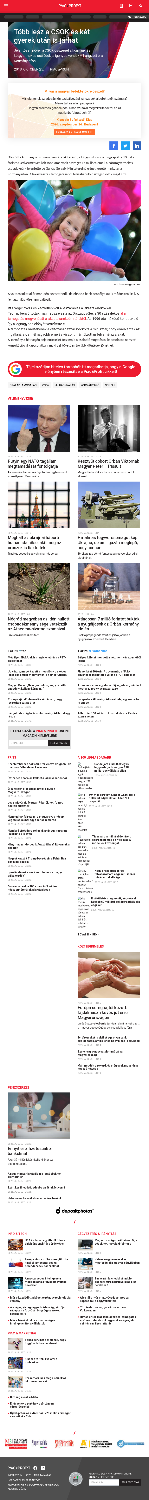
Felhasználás (65, 385)
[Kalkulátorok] (121, 6)
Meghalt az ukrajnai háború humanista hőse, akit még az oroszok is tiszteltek (34, 542)
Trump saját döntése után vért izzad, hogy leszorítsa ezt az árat (35, 701)
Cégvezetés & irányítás (97, 1234)
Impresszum (15, 1475)
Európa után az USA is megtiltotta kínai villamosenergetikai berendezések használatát (46, 1263)
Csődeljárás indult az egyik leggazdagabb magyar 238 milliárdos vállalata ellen (111, 767)
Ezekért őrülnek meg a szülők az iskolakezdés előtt (45, 1379)
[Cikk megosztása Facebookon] (113, 145)
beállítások (52, 1485)
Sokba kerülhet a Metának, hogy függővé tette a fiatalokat (45, 1341)
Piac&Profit (60, 69)
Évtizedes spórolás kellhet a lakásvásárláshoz (38, 778)
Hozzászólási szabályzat (24, 1480)
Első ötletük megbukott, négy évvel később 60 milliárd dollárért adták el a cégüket (115, 902)
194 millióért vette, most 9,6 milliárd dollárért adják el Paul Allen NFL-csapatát (112, 798)
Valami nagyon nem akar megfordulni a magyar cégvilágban (117, 1261)
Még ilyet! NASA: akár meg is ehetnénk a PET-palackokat (37, 659)
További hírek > (89, 934)
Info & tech (17, 1234)
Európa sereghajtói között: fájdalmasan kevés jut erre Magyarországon (103, 1012)
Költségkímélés (91, 946)
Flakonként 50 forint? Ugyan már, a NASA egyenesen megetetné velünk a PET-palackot (107, 673)
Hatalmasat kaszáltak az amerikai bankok (35, 1198)
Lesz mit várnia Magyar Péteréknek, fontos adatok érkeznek (35, 804)
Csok (45, 385)
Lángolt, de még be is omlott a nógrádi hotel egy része (39, 715)
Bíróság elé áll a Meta (24, 1397)
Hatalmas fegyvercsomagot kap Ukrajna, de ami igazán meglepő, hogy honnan (108, 542)
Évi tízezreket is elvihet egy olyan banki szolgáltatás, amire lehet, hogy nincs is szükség (109, 1039)
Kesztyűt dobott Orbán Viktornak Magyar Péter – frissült (108, 464)
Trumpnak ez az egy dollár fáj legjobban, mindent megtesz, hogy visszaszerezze (109, 687)
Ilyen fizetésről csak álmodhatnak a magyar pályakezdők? (36, 874)
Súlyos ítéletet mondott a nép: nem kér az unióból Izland (109, 659)
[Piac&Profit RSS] (43, 1468)
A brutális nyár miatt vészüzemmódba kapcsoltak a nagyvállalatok (104, 1299)
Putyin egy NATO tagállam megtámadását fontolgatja (33, 464)
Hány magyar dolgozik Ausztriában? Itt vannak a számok (39, 846)
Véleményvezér (20, 399)
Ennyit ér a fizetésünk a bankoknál (30, 1151)
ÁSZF (28, 1475)
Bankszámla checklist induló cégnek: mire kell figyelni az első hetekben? (115, 1282)
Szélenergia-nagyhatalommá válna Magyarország (100, 1053)
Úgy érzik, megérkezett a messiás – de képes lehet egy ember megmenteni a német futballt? (38, 673)
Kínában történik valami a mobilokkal (41, 1360)
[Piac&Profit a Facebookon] (35, 1468)
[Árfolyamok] (131, 6)
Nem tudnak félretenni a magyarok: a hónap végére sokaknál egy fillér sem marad (36, 818)
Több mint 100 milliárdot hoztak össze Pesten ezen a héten (107, 715)
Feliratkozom (58, 743)
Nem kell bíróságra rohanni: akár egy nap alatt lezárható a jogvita (37, 832)
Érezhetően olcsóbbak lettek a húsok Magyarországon (31, 790)
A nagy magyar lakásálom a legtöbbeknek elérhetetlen (34, 1175)
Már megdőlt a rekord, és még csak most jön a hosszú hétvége (108, 1067)
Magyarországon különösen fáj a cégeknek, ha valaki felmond (116, 1242)
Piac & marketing (22, 1333)
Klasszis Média (17, 1489)
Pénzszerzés (18, 1087)
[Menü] (6, 5)
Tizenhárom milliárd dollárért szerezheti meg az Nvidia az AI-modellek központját (112, 840)
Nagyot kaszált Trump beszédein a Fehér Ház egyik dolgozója (37, 860)
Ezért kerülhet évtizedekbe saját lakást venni (37, 1187)
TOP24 (17, 651)
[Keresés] (140, 5)
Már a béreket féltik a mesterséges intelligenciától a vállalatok (32, 1322)
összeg (110, 385)
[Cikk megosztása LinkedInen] (137, 145)
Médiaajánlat (42, 1475)
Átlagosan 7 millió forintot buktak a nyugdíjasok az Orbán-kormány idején (108, 624)
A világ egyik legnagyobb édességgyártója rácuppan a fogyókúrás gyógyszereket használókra (37, 1311)
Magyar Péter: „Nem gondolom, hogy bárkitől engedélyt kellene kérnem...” (37, 687)
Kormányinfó (90, 385)
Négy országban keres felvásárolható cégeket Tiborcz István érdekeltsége (115, 874)
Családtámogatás (23, 385)
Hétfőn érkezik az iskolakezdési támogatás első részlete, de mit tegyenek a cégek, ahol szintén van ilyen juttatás (108, 1320)
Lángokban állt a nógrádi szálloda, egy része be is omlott (108, 701)
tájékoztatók (33, 1485)
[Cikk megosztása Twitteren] (125, 145)
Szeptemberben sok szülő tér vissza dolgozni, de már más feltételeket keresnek (39, 765)
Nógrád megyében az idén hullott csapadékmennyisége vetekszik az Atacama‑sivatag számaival (38, 624)
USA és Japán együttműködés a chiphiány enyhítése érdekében (45, 1242)
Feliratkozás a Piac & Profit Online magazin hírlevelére (110, 1475)
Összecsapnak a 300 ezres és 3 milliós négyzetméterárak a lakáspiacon (32, 888)
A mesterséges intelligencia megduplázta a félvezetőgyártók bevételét (46, 1282)
